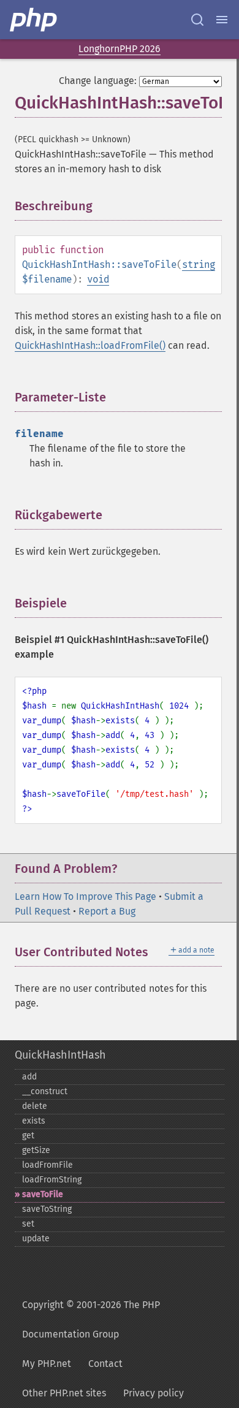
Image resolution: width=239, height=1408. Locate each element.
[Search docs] (197, 19)
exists (33, 1121)
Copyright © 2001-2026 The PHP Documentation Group (91, 1319)
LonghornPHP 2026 (119, 49)
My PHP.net (46, 1363)
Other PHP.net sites (64, 1393)
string (198, 264)
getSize (36, 1150)
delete (34, 1106)
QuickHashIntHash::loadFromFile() (90, 345)
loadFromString (52, 1179)
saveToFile (42, 1194)
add (29, 1076)
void (98, 279)
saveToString (47, 1209)
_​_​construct (44, 1091)
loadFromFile (47, 1165)
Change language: (98, 80)
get (28, 1135)
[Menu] (222, 19)
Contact (105, 1363)
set (28, 1224)
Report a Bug (106, 911)
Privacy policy (153, 1393)
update (36, 1238)
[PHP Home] (34, 19)
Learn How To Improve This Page (85, 896)
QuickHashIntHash (60, 1055)
